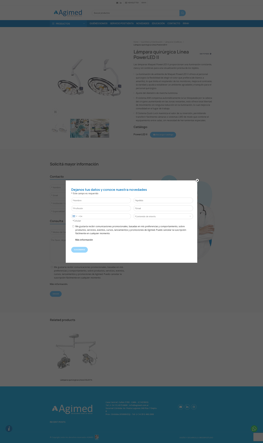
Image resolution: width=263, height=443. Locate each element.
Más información (84, 239)
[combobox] (74, 216)
